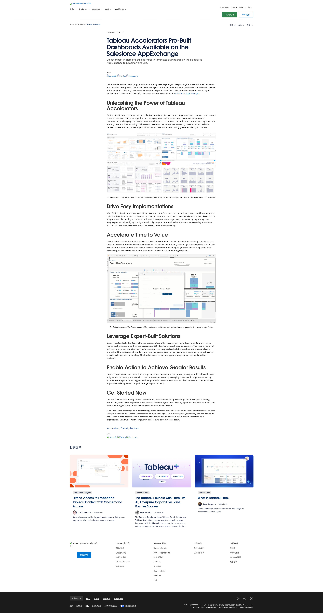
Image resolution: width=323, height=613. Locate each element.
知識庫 (232, 548)
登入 (250, 7)
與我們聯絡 (224, 7)
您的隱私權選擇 (130, 606)
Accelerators (113, 428)
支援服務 (234, 543)
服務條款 (79, 606)
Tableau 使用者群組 (162, 553)
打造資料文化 (120, 553)
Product (83, 25)
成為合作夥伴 (199, 553)
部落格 (77, 25)
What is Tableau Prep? (214, 498)
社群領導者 (158, 557)
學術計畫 (157, 575)
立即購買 (246, 14)
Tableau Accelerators (94, 25)
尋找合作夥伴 (199, 548)
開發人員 (106, 599)
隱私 (87, 606)
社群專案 (157, 566)
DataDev (157, 562)
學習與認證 (234, 553)
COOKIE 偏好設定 (110, 606)
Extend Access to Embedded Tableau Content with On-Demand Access (97, 502)
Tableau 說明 (235, 557)
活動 (155, 580)
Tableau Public (160, 548)
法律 (71, 606)
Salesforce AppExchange (186, 93)
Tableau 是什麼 (122, 543)
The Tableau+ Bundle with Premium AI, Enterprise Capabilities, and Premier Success (160, 502)
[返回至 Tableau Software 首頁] (80, 3)
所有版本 (233, 562)
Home (72, 25)
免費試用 (230, 14)
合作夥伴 (198, 543)
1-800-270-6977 (239, 7)
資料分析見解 (120, 557)
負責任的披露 (96, 606)
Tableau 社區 (159, 571)
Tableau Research (122, 562)
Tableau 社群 (160, 543)
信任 (88, 599)
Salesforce (134, 428)
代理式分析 (119, 548)
